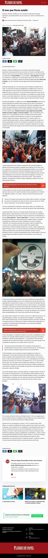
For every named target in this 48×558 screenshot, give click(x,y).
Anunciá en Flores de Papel (8, 527)
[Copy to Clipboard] (20, 61)
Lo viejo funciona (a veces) (8, 501)
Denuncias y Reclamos (7, 529)
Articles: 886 (13, 477)
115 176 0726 (31, 534)
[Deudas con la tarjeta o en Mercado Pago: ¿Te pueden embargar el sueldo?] (35, 494)
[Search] (42, 2)
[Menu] (45, 2)
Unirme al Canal (38, 515)
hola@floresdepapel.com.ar (34, 537)
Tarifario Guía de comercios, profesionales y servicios (12, 532)
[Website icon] (12, 474)
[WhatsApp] (15, 61)
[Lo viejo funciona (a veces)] (12, 494)
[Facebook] (4, 61)
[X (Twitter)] (10, 61)
